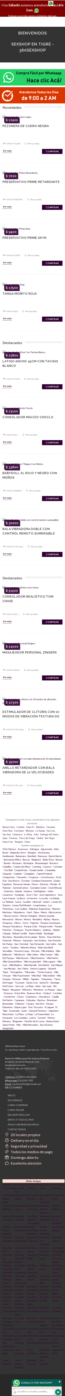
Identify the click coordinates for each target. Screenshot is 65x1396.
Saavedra (27, 940)
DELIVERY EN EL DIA (19, 1114)
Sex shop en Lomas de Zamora (8, 1322)
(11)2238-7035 (25, 1080)
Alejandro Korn (18, 852)
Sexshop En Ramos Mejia (8, 1199)
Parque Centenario (50, 922)
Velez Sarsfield (45, 947)
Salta (36, 834)
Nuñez (47, 919)
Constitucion (47, 877)
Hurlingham (40, 891)
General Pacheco (38, 1010)
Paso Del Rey (54, 936)
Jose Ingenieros (47, 894)
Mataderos (19, 912)
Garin (24, 1010)
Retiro (42, 936)
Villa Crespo (46, 954)
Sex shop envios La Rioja (44, 1279)
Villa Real (36, 975)
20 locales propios (25, 1134)
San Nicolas (10, 968)
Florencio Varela (21, 884)
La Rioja (28, 834)
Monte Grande (46, 915)
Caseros (47, 866)
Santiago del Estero (49, 834)
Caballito (7, 866)
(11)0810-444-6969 (26, 1077)
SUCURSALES (15, 1100)
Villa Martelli (30, 965)
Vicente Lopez (21, 951)
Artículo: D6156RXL (13, 490)
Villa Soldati (49, 975)
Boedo (7, 863)
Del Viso (40, 1003)
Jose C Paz (31, 894)
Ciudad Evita (20, 870)
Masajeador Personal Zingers (29, 652)
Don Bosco (14, 880)
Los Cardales (21, 1017)
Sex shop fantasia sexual (7, 1279)
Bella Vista (48, 859)
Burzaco (54, 863)
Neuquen (18, 842)
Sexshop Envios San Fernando (8, 1269)
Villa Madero (15, 965)
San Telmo (23, 968)
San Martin (43, 965)
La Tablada (7, 901)
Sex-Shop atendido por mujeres (33, 1220)
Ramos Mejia (35, 933)
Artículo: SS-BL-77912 (14, 785)
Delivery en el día (24, 1140)
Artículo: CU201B (12, 379)
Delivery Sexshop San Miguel (57, 1322)
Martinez (7, 912)
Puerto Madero (33, 929)
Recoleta (7, 936)
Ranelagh (49, 933)
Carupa (30, 1003)
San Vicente (46, 1024)
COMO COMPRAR (18, 1105)
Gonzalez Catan (38, 887)
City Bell (8, 870)
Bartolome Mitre (12, 859)
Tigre (5, 972)
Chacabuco (44, 996)
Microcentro (55, 912)
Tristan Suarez (44, 972)
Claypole (7, 873)
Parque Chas (30, 926)
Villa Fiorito (52, 958)
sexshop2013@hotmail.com (26, 1084)
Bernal (59, 859)
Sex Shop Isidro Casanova (32, 1269)
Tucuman (50, 827)
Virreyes (16, 979)
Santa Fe (30, 827)
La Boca (21, 898)
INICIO (12, 1095)
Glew (36, 912)
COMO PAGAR (16, 1109)
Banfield (32, 856)
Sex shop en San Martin (57, 1290)
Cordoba (20, 827)
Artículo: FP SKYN (12, 255)
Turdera (14, 947)
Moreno (6, 1021)
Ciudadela (50, 870)
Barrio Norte (55, 856)
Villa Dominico (37, 958)
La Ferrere (32, 898)
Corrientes (19, 831)
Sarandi (52, 968)
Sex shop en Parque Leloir (20, 1311)
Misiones (30, 831)
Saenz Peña (8, 1024)
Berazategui (41, 863)
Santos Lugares (38, 968)
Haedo (18, 891)
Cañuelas (31, 1000)
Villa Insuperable (32, 961)
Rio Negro (50, 838)
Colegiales (29, 873)
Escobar (26, 880)
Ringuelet (17, 1021)
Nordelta (37, 919)
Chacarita (21, 877)
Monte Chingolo (28, 915)
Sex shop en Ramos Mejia (32, 1300)
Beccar (26, 859)
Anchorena (44, 852)
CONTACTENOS (17, 1129)
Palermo (34, 922)
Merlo (44, 912)
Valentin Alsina (28, 947)
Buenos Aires (8, 827)
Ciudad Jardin (36, 870)
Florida (53, 884)
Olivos (17, 922)
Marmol (56, 908)
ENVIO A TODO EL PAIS (21, 1119)
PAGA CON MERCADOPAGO (23, 1124)
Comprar (52, 151)
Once (25, 922)
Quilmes (47, 929)
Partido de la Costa (34, 1021)
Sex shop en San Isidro (7, 1300)
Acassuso (23, 849)
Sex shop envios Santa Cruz (20, 1279)
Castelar (57, 866)
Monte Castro (11, 915)
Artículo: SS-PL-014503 (14, 729)
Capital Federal (44, 873)
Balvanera (21, 856)
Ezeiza (57, 880)
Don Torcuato (35, 1007)
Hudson (28, 891)
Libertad (36, 901)
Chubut (39, 838)
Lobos (33, 1017)
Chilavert (19, 1003)
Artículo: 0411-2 (11, 435)
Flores (35, 884)
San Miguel (56, 965)
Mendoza (40, 827)
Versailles (7, 951)
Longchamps (39, 905)
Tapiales (35, 979)
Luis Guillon (21, 908)
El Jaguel (49, 1007)
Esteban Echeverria (42, 880)
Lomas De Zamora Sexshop (45, 1353)
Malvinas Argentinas (39, 908)
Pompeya (18, 929)
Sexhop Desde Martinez (44, 1230)
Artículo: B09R (11, 311)
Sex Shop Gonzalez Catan (57, 1269)
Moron (18, 919)
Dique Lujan (20, 1007)
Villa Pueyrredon (21, 975)
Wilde (26, 979)
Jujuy (5, 838)
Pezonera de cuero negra (25, 126)
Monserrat (8, 919)
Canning (36, 866)
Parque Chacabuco (12, 926)
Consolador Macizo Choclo (28, 417)
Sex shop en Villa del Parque (32, 1290)
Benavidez (7, 1003)
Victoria (35, 951)
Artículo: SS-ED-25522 (14, 546)
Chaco (27, 842)
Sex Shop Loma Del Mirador (19, 1258)
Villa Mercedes (30, 1024)
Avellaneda (8, 856)
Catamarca (17, 834)
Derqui (49, 1003)
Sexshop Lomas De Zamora (7, 1290)
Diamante (7, 1007)
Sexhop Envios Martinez (56, 1220)
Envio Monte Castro (55, 1343)
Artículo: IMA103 (12, 670)
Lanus (18, 901)
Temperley (46, 979)
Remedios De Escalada (25, 936)
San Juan (6, 834)
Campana (19, 1000)
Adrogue (34, 849)
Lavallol (27, 901)
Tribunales (29, 972)
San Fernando (37, 943)
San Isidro (51, 943)
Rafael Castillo (19, 933)
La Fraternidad (42, 1014)
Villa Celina (32, 954)
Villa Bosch (19, 954)
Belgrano (36, 859)
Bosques (17, 863)
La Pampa (40, 831)
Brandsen (52, 1000)
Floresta (44, 884)
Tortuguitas (16, 972)
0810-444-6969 (33, 143)
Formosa (13, 838)
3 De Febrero (9, 849)
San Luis (51, 831)
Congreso (33, 877)
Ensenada (14, 1010)
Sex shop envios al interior (19, 1290)
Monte (51, 1017)
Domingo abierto (24, 1157)
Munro (27, 919)
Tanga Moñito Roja (19, 293)
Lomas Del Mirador (21, 905)
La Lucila (43, 898)
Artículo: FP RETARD (14, 199)
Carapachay (8, 877)
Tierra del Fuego (27, 838)
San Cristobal (21, 943)
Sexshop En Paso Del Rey (21, 1188)
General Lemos (20, 887)
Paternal (6, 940)
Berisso (41, 1000)
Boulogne (29, 863)
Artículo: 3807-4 (11, 614)
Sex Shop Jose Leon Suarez (57, 1258)
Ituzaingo (19, 894)
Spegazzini (7, 1028)
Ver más (7, 150)
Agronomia (46, 849)
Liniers (46, 901)
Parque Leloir (46, 926)
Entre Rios (7, 831)
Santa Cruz (7, 842)
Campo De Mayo (22, 866)
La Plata (20, 1014)
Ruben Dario (52, 1021)
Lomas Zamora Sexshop (19, 1364)
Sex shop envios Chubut (57, 1279)
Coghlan (17, 873)
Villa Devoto (22, 958)
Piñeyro (17, 940)
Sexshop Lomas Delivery (19, 1300)
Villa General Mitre (12, 961)
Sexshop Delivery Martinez (44, 1209)
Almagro (32, 852)
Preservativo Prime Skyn (24, 237)
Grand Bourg (55, 887)
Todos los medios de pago (31, 1151)
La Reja (29, 1014)
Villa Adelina (47, 951)
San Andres (40, 940)
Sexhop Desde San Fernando (32, 1230)
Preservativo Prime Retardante (31, 182)
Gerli (29, 912)
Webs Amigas (33, 1181)
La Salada (54, 898)
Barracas (42, 856)
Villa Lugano (49, 961)
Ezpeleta (7, 884)
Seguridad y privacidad (28, 1146)
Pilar (18, 1024)
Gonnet (42, 1017)
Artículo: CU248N (12, 143)
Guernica (8, 891)
